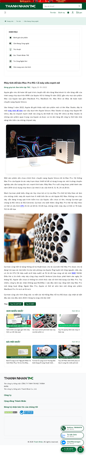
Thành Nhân (38, 442)
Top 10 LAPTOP (15, 304)
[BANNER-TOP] (43, 1)
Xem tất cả (76, 311)
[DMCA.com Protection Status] (10, 412)
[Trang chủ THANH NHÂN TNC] (20, 6)
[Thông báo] (26, 412)
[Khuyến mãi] (68, 12)
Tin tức (53, 12)
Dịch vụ (61, 12)
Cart (80, 12)
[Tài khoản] (73, 12)
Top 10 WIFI (30, 304)
